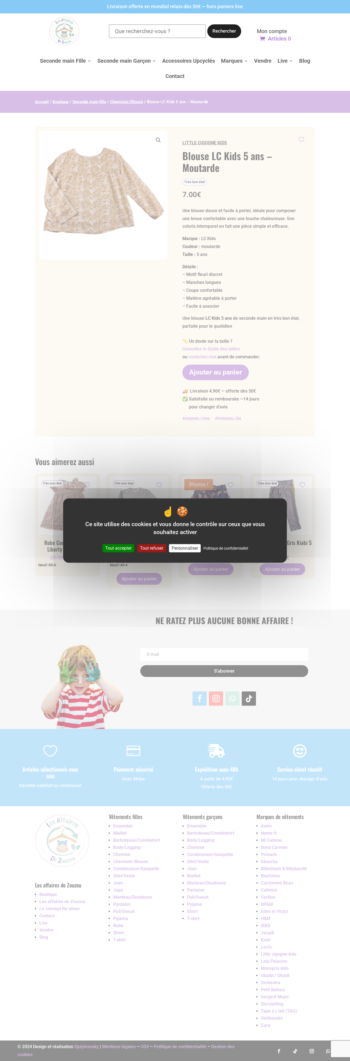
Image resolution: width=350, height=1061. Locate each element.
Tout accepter (118, 548)
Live (283, 60)
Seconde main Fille (63, 60)
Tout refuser (151, 548)
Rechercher (224, 31)
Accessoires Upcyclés (188, 60)
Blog (304, 60)
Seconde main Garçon (124, 60)
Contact (175, 76)
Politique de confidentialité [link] (225, 548)
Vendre (263, 60)
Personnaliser (185, 548)
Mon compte (272, 31)
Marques (232, 60)
